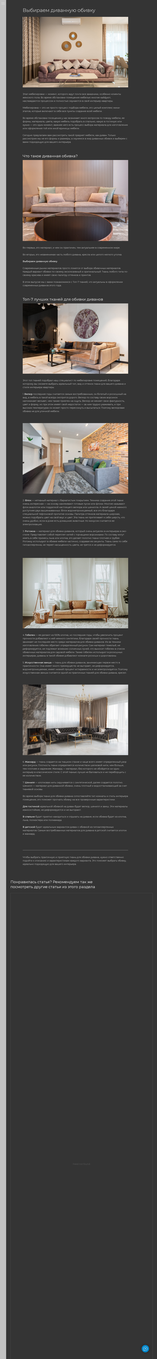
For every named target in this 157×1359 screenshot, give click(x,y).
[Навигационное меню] (3, 3)
